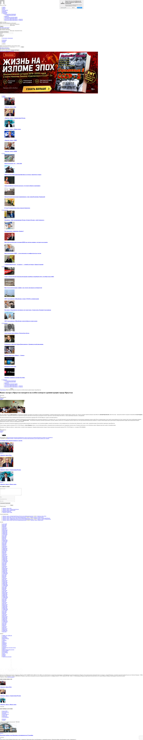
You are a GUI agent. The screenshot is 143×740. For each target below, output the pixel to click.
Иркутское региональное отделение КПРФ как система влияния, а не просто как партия (26, 242)
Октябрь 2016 (4, 630)
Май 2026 (4, 526)
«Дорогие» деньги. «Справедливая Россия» (14, 118)
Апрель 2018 (4, 614)
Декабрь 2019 (4, 594)
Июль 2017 (4, 623)
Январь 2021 (4, 581)
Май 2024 (4, 545)
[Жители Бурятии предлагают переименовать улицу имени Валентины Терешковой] (9, 194)
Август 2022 (4, 562)
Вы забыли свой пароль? (4, 27)
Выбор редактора (5, 638)
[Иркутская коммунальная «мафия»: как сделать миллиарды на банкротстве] (9, 285)
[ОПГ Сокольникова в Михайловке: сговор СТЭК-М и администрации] (9, 296)
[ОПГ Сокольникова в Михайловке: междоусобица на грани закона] (9, 318)
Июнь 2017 (4, 624)
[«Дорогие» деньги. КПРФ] (9, 149)
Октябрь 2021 (4, 572)
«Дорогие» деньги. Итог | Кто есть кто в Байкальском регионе (14, 517)
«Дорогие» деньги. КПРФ (10, 151)
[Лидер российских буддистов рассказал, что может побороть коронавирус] (9, 183)
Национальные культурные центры (9, 647)
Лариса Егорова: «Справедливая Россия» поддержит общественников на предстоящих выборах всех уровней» (28, 438)
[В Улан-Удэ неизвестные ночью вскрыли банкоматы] (9, 205)
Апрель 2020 (4, 590)
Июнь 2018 (4, 612)
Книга (3, 641)
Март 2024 (4, 547)
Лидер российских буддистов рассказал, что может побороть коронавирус (22, 185)
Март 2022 (4, 567)
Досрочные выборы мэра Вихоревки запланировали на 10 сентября (16, 735)
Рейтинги (4, 654)
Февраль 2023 (4, 556)
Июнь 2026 (4, 525)
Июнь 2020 (4, 588)
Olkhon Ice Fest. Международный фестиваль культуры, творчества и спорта (22, 174)
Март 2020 (4, 591)
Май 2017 (4, 625)
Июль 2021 (4, 575)
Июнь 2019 (4, 600)
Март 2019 (4, 603)
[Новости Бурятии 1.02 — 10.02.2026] (9, 161)
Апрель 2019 (4, 602)
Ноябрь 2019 (4, 595)
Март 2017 (4, 627)
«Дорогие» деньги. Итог (10, 107)
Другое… (4, 639)
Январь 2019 (4, 605)
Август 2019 (4, 598)
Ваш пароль (12, 25)
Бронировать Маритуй (6, 511)
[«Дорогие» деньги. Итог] (9, 104)
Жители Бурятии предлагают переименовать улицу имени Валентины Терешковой (24, 196)
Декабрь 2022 (4, 558)
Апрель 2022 (4, 566)
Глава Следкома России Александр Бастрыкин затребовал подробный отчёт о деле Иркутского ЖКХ (29, 276)
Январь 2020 (4, 593)
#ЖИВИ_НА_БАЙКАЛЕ (7, 635)
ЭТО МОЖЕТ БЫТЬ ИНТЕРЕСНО (7, 440)
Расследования (5, 10)
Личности (4, 646)
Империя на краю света (10, 366)
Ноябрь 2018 (4, 607)
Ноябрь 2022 (4, 559)
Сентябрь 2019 (5, 597)
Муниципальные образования (10, 14)
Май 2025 (4, 538)
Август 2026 (4, 523)
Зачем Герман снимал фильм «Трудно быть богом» (16, 333)
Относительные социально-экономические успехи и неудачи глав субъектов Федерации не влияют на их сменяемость (30, 437)
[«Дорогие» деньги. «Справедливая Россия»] (9, 115)
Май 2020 (4, 589)
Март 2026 (4, 528)
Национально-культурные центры (10, 17)
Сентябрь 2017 (5, 621)
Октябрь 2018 (4, 608)
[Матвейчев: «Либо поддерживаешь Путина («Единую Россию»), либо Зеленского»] (9, 217)
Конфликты (4, 643)
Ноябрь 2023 (4, 549)
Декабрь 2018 (4, 606)
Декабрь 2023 (4, 548)
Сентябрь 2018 (5, 609)
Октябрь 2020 (4, 584)
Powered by (62, 7)
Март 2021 (4, 579)
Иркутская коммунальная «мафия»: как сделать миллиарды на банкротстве (23, 287)
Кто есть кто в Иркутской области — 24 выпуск (13, 19)
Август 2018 (4, 610)
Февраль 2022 (4, 568)
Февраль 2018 (4, 616)
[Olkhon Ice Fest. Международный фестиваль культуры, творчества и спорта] (9, 172)
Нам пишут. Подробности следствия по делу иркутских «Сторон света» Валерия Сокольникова (27, 310)
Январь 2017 (4, 629)
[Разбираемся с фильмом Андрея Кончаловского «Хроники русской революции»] (9, 342)
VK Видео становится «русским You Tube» (14, 377)
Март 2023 (4, 555)
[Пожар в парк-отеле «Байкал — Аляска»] (9, 353)
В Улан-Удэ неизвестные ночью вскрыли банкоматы (17, 208)
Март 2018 (4, 615)
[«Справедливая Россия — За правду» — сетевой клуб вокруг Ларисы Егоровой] (9, 262)
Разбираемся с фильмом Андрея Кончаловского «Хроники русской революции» (23, 344)
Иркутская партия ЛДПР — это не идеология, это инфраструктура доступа (22, 253)
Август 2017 (4, 622)
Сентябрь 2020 (5, 585)
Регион (3, 9)
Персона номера (5, 650)
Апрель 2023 (4, 554)
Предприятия (4, 651)
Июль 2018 (4, 611)
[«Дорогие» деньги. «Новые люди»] (6, 481)
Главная (3, 7)
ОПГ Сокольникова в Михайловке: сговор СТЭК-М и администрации (21, 298)
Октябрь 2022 (4, 560)
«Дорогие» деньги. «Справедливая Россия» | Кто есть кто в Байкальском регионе (17, 516)
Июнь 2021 (4, 576)
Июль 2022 (4, 563)
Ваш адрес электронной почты (16, 30)
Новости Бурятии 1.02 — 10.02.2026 (13, 163)
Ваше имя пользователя (14, 24)
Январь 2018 (4, 617)
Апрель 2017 (4, 626)
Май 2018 (4, 613)
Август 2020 (4, 586)
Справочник (4, 13)
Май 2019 (4, 601)
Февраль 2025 (4, 540)
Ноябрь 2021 (4, 571)
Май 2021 (4, 577)
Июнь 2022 (4, 564)
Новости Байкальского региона (8, 649)
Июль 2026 (4, 524)
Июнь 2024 (4, 544)
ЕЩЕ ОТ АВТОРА (18, 440)
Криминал (4, 11)
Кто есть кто (4, 645)
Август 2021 (4, 574)
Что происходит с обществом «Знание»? (14, 231)
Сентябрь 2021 (5, 573)
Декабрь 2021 (4, 570)
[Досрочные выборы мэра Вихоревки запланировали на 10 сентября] (8, 732)
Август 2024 (4, 542)
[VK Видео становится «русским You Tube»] (9, 375)
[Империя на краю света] (9, 364)
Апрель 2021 (4, 578)
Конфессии (6, 16)
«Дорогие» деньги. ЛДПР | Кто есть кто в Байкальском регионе (14, 520)
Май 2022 (4, 565)
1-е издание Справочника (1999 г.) (11, 18)
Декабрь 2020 (4, 582)
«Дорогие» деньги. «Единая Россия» (37, 517)
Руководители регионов (6, 656)
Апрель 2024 (4, 546)
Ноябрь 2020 (4, 583)
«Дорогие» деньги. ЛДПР (10, 140)
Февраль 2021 (4, 580)
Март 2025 (4, 539)
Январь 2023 (4, 557)
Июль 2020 (4, 587)
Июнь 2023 (4, 552)
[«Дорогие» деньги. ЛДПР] (9, 138)
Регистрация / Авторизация (7, 38)
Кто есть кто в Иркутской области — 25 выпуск (13, 20)
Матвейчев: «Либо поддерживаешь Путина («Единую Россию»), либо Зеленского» (24, 220)
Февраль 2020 (4, 592)
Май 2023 (4, 553)
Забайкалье (4, 640)
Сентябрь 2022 (5, 561)
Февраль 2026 (4, 529)
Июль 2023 (4, 551)
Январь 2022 (4, 569)
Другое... (4, 715)
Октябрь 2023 (4, 550)
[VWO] (65, 7)
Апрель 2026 (4, 527)
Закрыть (73, 7)
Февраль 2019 (4, 604)
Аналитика (4, 636)
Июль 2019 (4, 599)
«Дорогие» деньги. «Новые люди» (12, 129)
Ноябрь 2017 (4, 619)
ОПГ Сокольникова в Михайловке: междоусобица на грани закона (20, 321)
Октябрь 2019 (4, 596)
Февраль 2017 (4, 628)
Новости (4, 8)
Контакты (4, 719)
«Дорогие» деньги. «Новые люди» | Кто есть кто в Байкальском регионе (16, 518)
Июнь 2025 (4, 537)
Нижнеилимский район (11, 15)
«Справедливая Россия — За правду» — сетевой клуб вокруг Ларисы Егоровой (23, 264)
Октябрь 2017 (4, 620)
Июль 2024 (4, 543)
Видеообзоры (4, 12)
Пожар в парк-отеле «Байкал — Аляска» (14, 355)
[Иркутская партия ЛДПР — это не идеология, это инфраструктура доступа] (9, 251)
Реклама (3, 655)
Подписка (79, 7)
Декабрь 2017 (4, 618)
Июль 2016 (4, 631)
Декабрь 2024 (4, 541)
